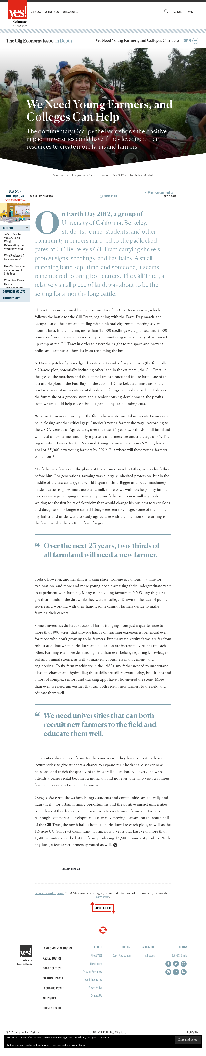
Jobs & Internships (93, 979)
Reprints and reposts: (49, 893)
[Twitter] (176, 964)
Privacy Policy (95, 987)
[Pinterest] (168, 972)
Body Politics (52, 968)
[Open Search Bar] (166, 12)
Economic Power (53, 988)
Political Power (53, 978)
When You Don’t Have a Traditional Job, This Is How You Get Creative (14, 288)
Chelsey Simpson (43, 196)
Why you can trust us (160, 192)
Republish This (103, 908)
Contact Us (96, 995)
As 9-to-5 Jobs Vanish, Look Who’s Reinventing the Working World (14, 241)
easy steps (102, 897)
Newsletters (96, 963)
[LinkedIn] (176, 972)
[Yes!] (17, 13)
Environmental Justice (57, 948)
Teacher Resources (92, 971)
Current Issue (52, 11)
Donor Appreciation (122, 955)
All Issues (36, 11)
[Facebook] (168, 964)
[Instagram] (184, 964)
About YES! (96, 955)
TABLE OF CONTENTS (14, 200)
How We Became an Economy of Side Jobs (14, 270)
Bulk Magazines (70, 11)
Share (187, 40)
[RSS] (184, 972)
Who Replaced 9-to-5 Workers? (14, 257)
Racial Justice (52, 958)
